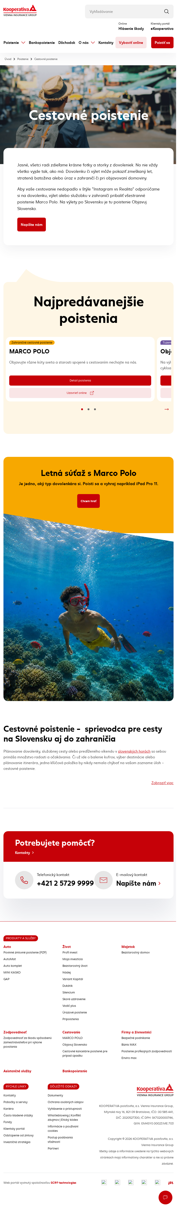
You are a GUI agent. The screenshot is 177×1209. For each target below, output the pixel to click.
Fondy (7, 1122)
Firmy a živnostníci (136, 1032)
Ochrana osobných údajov (65, 1102)
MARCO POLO (72, 1038)
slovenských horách (134, 751)
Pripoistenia (70, 1019)
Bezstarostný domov (135, 952)
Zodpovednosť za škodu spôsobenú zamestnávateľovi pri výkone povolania (27, 1042)
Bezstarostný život (75, 966)
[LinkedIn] (130, 1183)
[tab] (82, 409)
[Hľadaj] (166, 11)
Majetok (128, 947)
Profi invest (69, 952)
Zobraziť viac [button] (162, 783)
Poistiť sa (162, 42)
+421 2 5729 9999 (65, 883)
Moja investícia (72, 959)
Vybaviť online (131, 42)
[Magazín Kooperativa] (171, 1183)
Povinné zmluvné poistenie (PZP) (25, 952)
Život (66, 947)
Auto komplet (12, 966)
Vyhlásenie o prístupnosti (65, 1109)
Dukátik (67, 986)
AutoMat (9, 959)
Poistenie (11, 42)
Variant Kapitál (72, 979)
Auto (7, 947)
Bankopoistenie (42, 42)
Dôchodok (66, 42)
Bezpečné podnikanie (135, 1038)
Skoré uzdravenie (74, 999)
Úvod (8, 59)
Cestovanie (71, 1032)
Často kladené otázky (18, 1115)
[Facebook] (104, 1183)
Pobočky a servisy (15, 1102)
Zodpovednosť (15, 1032)
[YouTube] (144, 1183)
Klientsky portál (14, 1129)
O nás (83, 42)
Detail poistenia (92, 381)
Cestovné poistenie (45, 59)
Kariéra (8, 1109)
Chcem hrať (90, 501)
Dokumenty (55, 1095)
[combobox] (129, 11)
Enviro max (128, 1058)
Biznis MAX (128, 1045)
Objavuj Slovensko (74, 1045)
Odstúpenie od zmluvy (18, 1135)
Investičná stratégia (16, 1142)
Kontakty (105, 42)
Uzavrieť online (91, 394)
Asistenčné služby (17, 1071)
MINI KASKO (12, 972)
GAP (6, 979)
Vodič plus (69, 1006)
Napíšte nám (31, 224)
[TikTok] (157, 1183)
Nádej (66, 972)
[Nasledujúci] (166, 409)
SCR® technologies (63, 1182)
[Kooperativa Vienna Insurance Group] (20, 11)
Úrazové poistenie (74, 1012)
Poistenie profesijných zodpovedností (146, 1051)
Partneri (53, 1148)
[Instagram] (117, 1183)
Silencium (68, 992)
